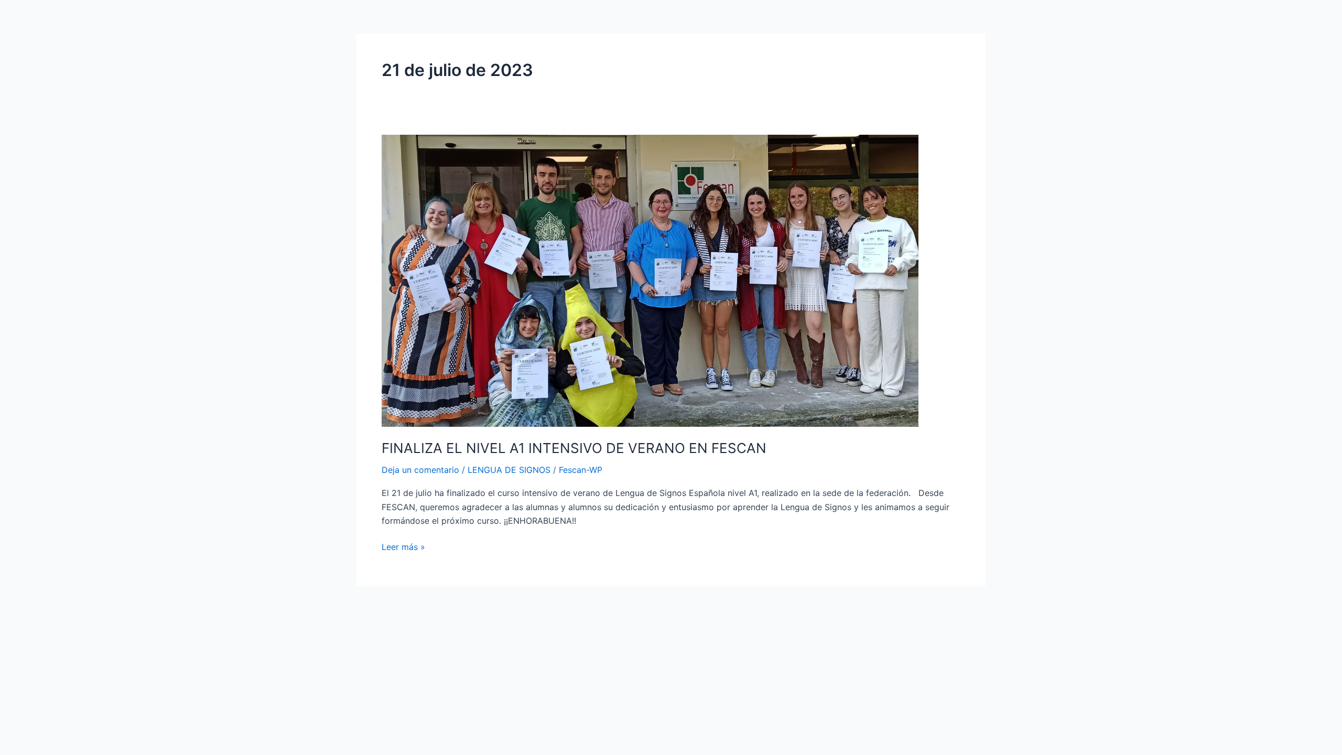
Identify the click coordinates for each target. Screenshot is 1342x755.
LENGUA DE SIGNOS (509, 470)
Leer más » (403, 546)
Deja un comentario (420, 470)
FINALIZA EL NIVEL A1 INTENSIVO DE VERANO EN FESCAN (574, 448)
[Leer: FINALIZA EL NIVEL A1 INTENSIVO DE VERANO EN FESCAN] (650, 280)
